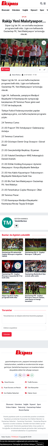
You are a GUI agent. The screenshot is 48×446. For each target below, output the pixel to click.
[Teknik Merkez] (7, 223)
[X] (20, 375)
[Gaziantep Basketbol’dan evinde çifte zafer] (35, 266)
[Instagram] (24, 375)
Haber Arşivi (32, 393)
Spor (42, 10)
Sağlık (25, 10)
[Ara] (41, 4)
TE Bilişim (14, 437)
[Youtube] (28, 375)
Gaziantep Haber (34, 407)
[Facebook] (16, 375)
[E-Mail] (16, 226)
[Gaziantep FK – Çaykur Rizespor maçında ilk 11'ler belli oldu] (12, 266)
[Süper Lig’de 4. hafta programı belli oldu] (12, 288)
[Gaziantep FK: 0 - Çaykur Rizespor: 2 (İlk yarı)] (35, 245)
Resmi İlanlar (24, 410)
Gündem (16, 10)
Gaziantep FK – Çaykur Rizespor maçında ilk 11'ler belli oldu (12, 276)
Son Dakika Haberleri (11, 393)
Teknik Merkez (16, 75)
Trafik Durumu (33, 382)
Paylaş (6, 69)
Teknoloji (21, 407)
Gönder (6, 334)
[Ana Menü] (45, 4)
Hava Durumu (9, 382)
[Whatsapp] (32, 375)
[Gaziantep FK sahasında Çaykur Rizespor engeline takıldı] (12, 245)
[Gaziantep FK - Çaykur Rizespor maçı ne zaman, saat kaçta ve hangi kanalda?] (35, 288)
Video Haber (11, 407)
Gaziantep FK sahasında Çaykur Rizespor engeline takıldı (12, 254)
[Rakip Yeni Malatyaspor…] (24, 53)
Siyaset (34, 10)
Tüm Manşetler (33, 387)
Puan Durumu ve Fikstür (12, 387)
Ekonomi (5, 10)
